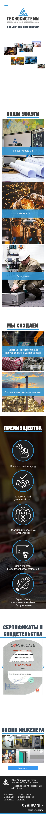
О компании (9, 797)
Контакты (21, 800)
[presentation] (3, 666)
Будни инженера (26, 797)
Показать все (23, 768)
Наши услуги (25, 794)
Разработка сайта (35, 810)
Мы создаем (9, 794)
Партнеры (9, 800)
